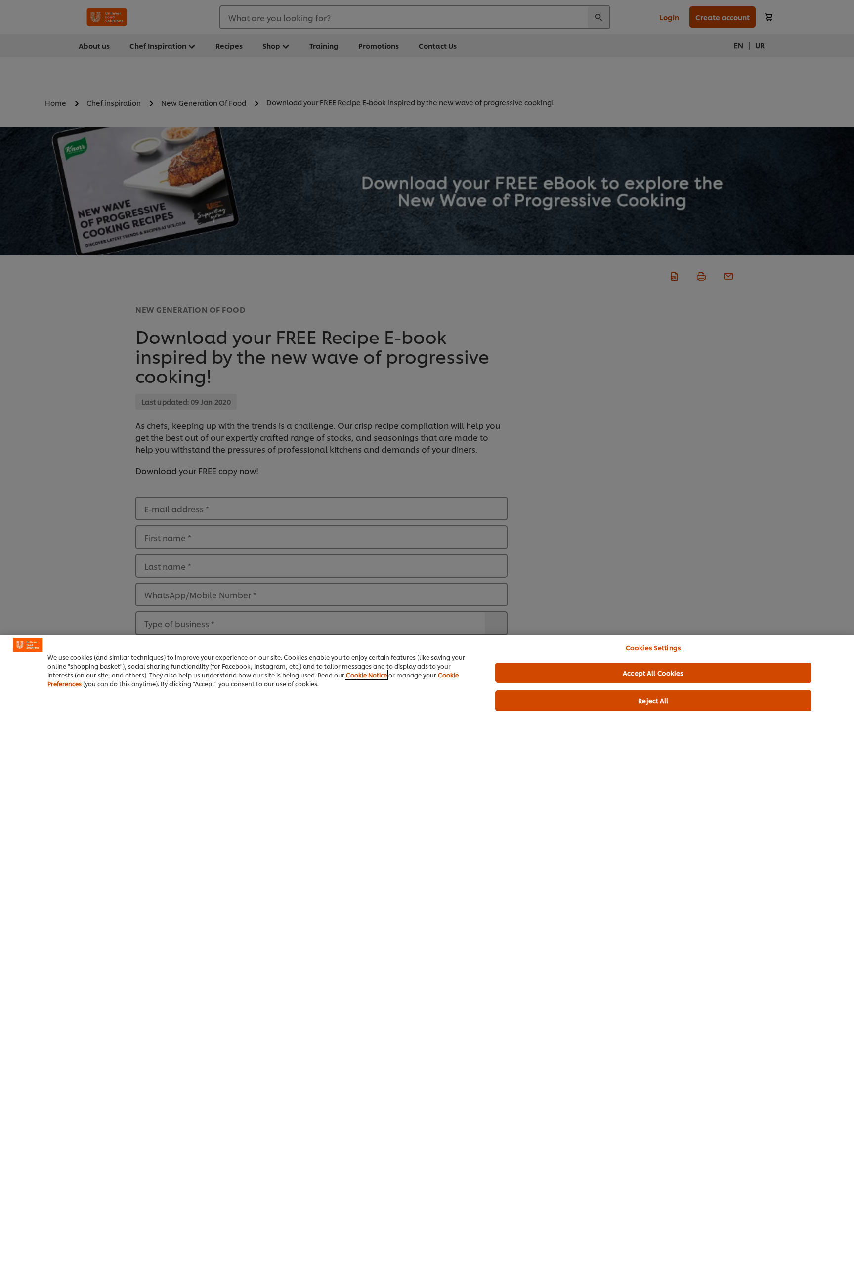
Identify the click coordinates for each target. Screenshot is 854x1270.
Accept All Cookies (653, 672)
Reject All (653, 700)
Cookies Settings (653, 647)
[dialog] (427, 952)
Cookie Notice (366, 675)
